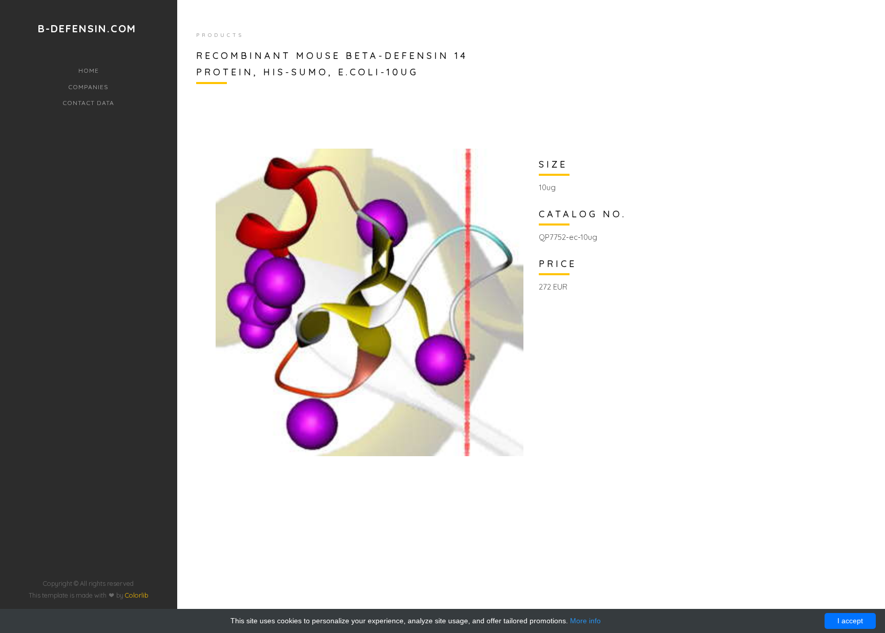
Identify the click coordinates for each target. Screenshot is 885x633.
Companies (88, 87)
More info (585, 621)
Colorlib (136, 595)
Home (88, 70)
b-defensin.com (87, 28)
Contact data (88, 103)
